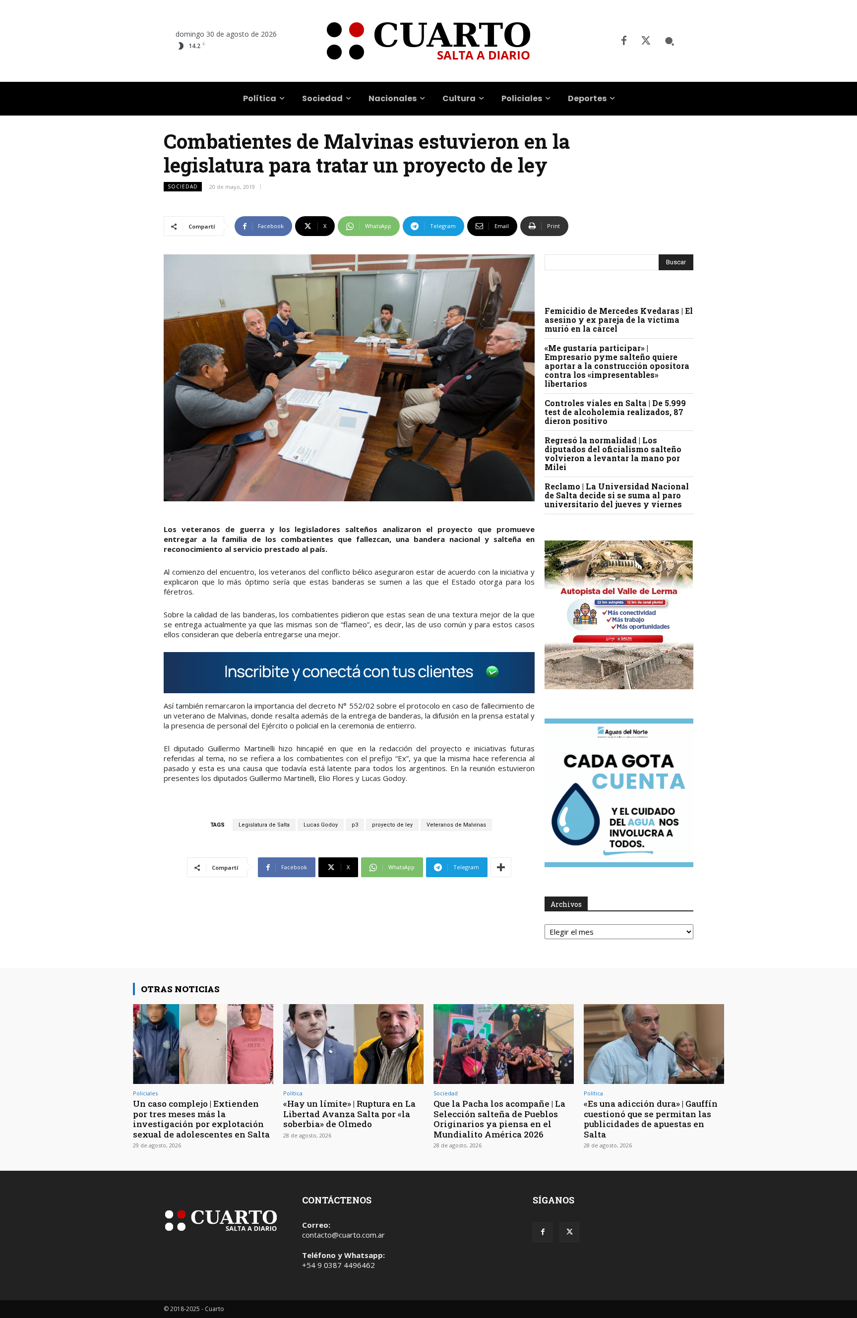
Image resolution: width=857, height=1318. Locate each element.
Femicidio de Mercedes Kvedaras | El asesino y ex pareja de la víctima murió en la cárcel (619, 319)
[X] (645, 41)
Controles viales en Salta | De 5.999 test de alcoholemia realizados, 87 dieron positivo (615, 412)
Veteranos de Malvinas (456, 825)
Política (293, 1093)
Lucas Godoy (321, 825)
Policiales (145, 1093)
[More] (500, 867)
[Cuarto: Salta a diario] (428, 41)
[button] (669, 41)
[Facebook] (623, 41)
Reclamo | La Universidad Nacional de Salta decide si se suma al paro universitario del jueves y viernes (617, 495)
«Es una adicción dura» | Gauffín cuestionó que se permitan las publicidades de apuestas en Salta (651, 1118)
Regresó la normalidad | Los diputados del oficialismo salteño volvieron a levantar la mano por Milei (613, 453)
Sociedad (183, 186)
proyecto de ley (392, 825)
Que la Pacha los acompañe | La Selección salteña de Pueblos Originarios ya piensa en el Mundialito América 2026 (499, 1118)
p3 (355, 825)
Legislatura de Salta (264, 825)
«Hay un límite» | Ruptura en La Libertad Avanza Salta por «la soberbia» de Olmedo (349, 1114)
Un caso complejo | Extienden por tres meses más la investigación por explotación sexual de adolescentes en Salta (201, 1118)
